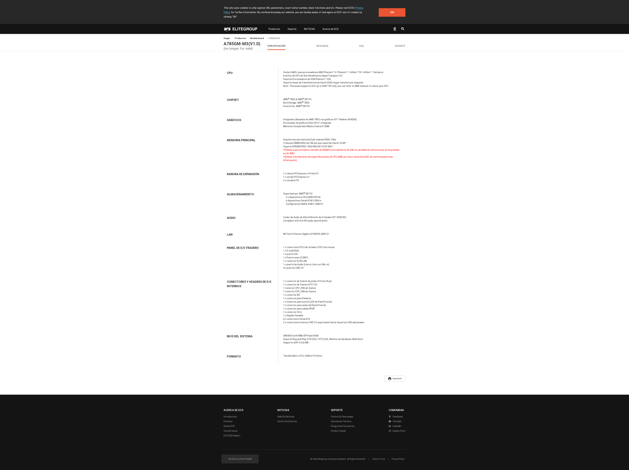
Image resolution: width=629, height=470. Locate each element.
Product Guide (338, 431)
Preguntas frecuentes (343, 426)
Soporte (292, 29)
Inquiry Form (398, 431)
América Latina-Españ (240, 459)
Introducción (230, 416)
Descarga (322, 45)
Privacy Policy (398, 459)
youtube (397, 421)
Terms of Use (378, 459)
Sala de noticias (285, 416)
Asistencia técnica (341, 421)
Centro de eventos (287, 421)
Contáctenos (231, 431)
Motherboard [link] (257, 38)
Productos (274, 29)
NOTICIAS (309, 29)
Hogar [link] (227, 38)
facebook (397, 416)
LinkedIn (396, 426)
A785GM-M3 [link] (274, 38)
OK (392, 12)
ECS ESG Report (232, 435)
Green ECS (229, 426)
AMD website (361, 86)
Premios (228, 421)
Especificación (276, 45)
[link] (240, 38)
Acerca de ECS (331, 29)
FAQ (361, 45)
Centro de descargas (342, 416)
